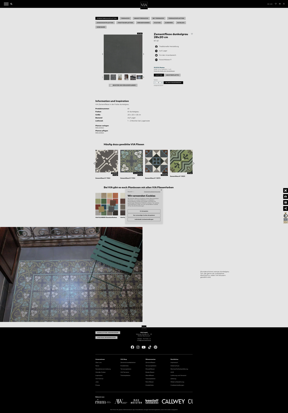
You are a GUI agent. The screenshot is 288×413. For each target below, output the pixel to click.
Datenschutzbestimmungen (152, 191)
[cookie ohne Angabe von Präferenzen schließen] (161, 190)
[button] (131, 192)
